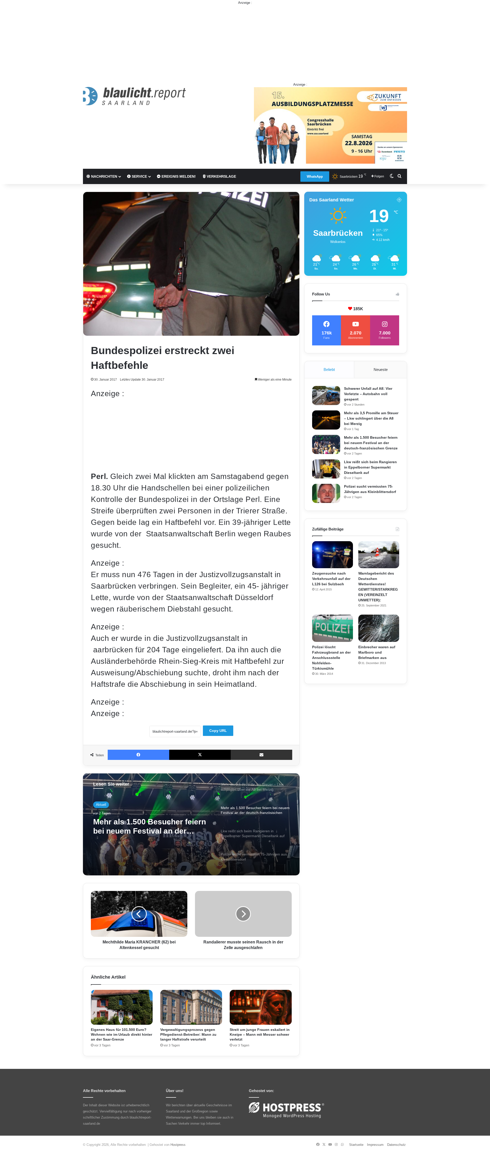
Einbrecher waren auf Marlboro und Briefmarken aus (376, 652)
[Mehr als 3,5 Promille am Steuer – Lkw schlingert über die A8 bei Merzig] (326, 420)
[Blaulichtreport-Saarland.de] (134, 96)
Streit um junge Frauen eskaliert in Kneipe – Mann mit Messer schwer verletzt (260, 1034)
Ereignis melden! (178, 176)
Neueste (381, 369)
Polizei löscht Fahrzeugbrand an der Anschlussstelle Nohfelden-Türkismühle (331, 657)
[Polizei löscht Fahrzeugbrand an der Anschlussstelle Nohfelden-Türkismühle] (332, 628)
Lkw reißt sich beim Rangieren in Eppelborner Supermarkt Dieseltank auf (370, 467)
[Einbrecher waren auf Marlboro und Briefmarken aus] (378, 628)
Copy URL (218, 731)
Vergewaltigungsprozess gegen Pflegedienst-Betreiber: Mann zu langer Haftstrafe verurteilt (188, 1034)
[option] (191, 824)
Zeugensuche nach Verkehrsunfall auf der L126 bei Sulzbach (331, 578)
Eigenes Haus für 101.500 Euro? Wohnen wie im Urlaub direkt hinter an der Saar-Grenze (121, 1034)
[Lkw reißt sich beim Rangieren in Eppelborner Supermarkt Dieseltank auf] (326, 468)
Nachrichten (103, 176)
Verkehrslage (221, 176)
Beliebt (329, 369)
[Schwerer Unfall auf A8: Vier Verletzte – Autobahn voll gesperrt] (326, 395)
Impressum (375, 1145)
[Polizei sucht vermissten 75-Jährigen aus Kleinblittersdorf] (326, 493)
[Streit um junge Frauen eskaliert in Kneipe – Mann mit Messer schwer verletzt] (260, 1007)
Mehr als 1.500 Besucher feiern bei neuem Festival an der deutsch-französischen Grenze (371, 442)
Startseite (356, 1145)
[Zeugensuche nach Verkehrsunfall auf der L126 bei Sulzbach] (332, 554)
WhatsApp (315, 176)
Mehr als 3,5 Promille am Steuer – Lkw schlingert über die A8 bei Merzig (371, 418)
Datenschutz (396, 1145)
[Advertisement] (245, 41)
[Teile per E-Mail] (261, 755)
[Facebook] (138, 755)
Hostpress (178, 1145)
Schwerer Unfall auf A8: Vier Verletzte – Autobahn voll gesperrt (368, 393)
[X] (200, 755)
